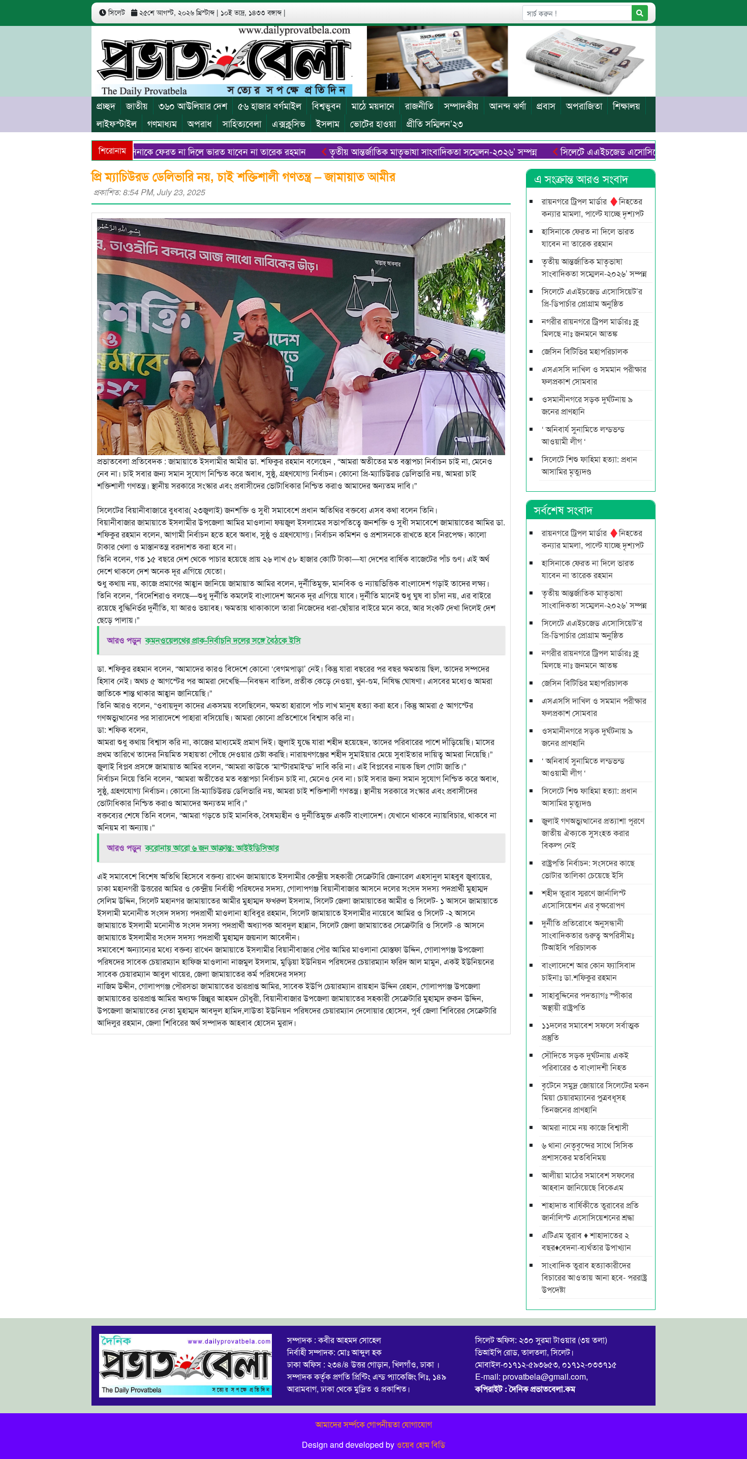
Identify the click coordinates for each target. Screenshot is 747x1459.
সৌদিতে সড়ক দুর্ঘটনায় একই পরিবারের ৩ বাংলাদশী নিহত (585, 1061)
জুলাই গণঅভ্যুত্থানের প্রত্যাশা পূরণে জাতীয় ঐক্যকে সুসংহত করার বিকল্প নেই (593, 833)
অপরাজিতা (584, 105)
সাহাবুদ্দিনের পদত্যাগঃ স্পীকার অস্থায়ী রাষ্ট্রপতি (587, 1001)
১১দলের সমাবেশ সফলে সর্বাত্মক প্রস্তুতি (590, 1031)
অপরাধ (200, 123)
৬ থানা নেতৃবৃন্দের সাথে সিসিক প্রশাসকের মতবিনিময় (587, 1151)
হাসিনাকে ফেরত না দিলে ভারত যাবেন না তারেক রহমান (181, 151)
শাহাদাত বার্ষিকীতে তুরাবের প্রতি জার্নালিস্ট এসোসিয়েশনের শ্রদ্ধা (590, 1211)
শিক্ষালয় (626, 105)
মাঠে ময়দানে (373, 105)
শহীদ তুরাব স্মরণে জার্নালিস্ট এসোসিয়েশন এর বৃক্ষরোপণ (584, 899)
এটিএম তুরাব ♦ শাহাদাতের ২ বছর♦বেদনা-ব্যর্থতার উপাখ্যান (586, 1241)
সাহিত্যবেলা (242, 123)
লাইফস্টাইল (117, 123)
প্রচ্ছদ (106, 105)
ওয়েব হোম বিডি (420, 1444)
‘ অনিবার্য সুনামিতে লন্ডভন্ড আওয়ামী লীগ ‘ (583, 435)
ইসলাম (327, 123)
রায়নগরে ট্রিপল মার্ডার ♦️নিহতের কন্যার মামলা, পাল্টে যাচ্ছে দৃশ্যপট (593, 207)
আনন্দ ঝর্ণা (507, 105)
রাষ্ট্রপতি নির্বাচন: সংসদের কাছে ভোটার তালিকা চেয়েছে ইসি (588, 869)
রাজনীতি (419, 105)
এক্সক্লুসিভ (288, 123)
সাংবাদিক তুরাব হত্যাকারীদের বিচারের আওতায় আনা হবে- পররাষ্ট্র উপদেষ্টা (594, 1277)
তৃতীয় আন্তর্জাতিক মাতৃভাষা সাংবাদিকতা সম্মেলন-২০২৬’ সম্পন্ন (400, 151)
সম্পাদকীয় (461, 105)
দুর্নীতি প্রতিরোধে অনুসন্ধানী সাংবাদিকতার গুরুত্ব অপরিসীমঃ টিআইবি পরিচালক (588, 935)
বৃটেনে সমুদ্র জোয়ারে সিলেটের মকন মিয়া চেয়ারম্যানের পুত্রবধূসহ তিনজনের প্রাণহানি (595, 1097)
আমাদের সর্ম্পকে (340, 1424)
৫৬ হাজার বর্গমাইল (269, 105)
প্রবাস (546, 105)
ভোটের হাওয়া (373, 123)
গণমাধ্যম (162, 123)
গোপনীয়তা (383, 1424)
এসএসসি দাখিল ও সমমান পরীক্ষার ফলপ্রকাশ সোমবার (594, 375)
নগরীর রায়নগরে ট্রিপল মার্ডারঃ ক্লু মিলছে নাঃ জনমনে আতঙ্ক (590, 327)
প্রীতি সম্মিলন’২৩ (435, 123)
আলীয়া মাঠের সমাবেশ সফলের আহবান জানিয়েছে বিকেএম (588, 1181)
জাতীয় (137, 105)
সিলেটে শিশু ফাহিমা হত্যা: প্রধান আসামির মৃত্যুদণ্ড (589, 465)
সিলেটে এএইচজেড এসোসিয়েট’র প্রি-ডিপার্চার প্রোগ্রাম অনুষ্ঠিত (631, 151)
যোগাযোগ (417, 1424)
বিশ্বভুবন (326, 105)
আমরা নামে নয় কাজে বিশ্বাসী (585, 1127)
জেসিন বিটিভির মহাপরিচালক (585, 351)
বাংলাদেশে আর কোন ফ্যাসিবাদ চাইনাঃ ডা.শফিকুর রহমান (588, 971)
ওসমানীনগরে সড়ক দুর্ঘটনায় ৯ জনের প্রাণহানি (587, 405)
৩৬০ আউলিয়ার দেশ (193, 105)
